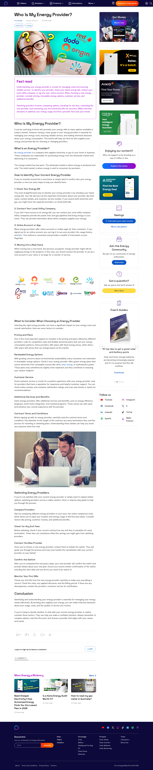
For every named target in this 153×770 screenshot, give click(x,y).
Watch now (119, 23)
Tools (123, 737)
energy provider (24, 152)
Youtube (108, 399)
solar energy (67, 364)
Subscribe (119, 262)
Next (136, 346)
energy (29, 25)
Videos (59, 740)
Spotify (108, 418)
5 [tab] (123, 382)
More (91, 675)
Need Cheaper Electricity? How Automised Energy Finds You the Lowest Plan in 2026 (25, 702)
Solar (80, 740)
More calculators (119, 226)
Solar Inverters (104, 743)
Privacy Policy (44, 766)
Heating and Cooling (85, 745)
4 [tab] (121, 382)
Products (102, 737)
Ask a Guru (119, 290)
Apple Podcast (129, 419)
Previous (102, 346)
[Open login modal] (147, 3)
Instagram (130, 399)
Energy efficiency (32, 21)
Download (119, 375)
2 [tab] (117, 382)
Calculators (125, 740)
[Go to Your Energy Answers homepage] (6, 3)
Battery (80, 743)
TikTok (129, 412)
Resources (124, 743)
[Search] (151, 3)
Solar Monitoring (105, 748)
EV (79, 748)
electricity (19, 25)
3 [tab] (119, 382)
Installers (60, 743)
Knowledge (18, 21)
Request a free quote (127, 3)
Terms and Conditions (29, 766)
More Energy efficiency (28, 675)
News (59, 737)
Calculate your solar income (120, 221)
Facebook (109, 406)
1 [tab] (115, 382)
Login (90, 648)
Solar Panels (104, 740)
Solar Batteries (104, 745)
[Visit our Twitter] (113, 727)
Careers (54, 766)
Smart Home (82, 751)
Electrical (81, 754)
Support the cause (119, 166)
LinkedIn (108, 412)
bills (20, 235)
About (17, 766)
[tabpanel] (119, 345)
